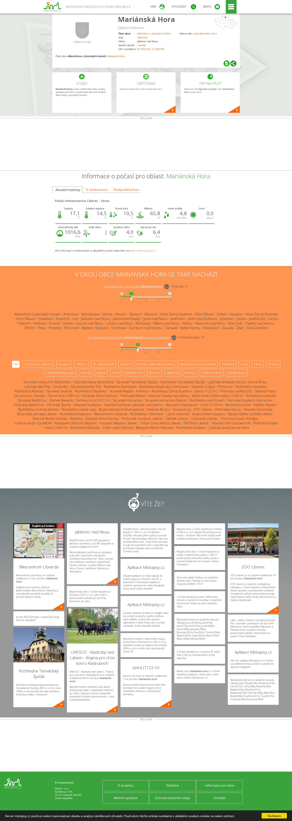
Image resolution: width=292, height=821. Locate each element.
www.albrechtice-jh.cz (205, 33)
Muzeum (190, 373)
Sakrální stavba (237, 373)
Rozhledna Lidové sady (79, 409)
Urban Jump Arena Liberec (160, 423)
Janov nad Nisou (155, 318)
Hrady (244, 364)
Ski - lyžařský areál (103, 364)
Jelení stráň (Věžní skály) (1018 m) (217, 395)
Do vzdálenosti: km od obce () (128, 337)
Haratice (236, 314)
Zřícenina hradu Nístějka (239, 418)
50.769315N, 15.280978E (150, 49)
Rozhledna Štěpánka (90, 391)
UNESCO (81, 364)
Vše (16, 364)
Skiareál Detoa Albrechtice (94, 382)
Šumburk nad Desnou (145, 328)
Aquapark (64, 364)
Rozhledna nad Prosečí (207, 400)
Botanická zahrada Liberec (37, 414)
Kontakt (219, 798)
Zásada (227, 328)
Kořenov (40, 323)
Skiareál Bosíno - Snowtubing (168, 409)
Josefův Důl (257, 318)
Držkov (221, 314)
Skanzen (125, 364)
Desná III (150, 314)
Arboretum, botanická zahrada (197, 364)
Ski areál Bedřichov (32, 400)
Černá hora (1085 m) (63, 395)
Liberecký (142, 37)
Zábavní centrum (212, 373)
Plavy (42, 328)
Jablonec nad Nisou (95, 318)
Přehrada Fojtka (265, 423)
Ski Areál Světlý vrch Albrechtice (47, 382)
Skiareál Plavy (265, 391)
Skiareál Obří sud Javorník (231, 423)
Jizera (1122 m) (205, 391)
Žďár (239, 328)
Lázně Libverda (177, 414)
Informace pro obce (219, 785)
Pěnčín (30, 328)
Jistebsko (226, 318)
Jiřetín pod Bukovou (202, 318)
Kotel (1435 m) (56, 427)
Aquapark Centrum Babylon (76, 423)
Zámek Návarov (61, 400)
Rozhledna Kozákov (191, 427)
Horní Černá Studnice (261, 314)
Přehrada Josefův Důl (236, 391)
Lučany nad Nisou (119, 323)
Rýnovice (101, 328)
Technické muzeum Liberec (142, 418)
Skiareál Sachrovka (258, 409)
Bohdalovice (91, 314)
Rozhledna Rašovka (85, 427)
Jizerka (241, 318)
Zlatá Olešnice (257, 328)
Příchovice (71, 328)
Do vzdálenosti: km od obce (133, 286)
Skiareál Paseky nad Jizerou (168, 395)
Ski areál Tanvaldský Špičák (137, 382)
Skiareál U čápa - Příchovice (212, 386)
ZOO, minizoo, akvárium (38, 364)
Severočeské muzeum (208, 414)
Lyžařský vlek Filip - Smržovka (46, 386)
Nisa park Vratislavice (182, 405)
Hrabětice (45, 318)
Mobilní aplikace (126, 798)
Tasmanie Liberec (204, 418)
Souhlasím (274, 816)
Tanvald (141, 45)
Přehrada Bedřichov (29, 405)
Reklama (172, 785)
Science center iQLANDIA (33, 423)
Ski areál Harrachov (127, 400)
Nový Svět (235, 323)
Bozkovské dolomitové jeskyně (121, 409)
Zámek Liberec (177, 418)
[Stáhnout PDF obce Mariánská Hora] (227, 63)
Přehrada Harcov (228, 409)
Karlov (273, 318)
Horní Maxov (25, 318)
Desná (107, 314)
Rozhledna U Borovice (146, 414)
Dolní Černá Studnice (176, 314)
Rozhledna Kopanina (75, 414)
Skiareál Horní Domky (102, 418)
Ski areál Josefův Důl (86, 386)
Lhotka (68, 323)
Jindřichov (177, 318)
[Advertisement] (146, 145)
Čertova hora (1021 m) (93, 400)
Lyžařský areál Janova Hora (229, 427)
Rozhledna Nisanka (29, 391)
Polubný (54, 328)
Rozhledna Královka (261, 395)
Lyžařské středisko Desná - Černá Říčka (237, 382)
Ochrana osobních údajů (172, 798)
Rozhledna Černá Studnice (172, 391)
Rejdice (87, 328)
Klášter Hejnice (265, 405)
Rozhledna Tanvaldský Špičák (183, 382)
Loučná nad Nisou (89, 323)
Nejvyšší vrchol (134, 373)
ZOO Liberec (202, 409)
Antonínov (71, 314)
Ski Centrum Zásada (29, 395)
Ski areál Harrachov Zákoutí (166, 400)
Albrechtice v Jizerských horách (154, 33)
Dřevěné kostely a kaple (60, 373)
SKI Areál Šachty (59, 405)
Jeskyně (101, 373)
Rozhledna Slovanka (251, 386)
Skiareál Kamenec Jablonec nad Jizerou (133, 405)
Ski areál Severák (59, 391)
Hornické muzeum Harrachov (249, 400)
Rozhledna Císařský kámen (38, 409)
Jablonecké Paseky (126, 318)
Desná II (135, 314)
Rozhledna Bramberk (120, 386)
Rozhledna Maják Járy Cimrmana (163, 386)
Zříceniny (273, 364)
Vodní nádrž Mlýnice (117, 427)
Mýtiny (187, 323)
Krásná (54, 323)
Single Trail (172, 373)
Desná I (120, 314)
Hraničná (63, 318)
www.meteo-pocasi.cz (143, 250)
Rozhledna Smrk (238, 405)
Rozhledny (228, 364)
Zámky (258, 364)
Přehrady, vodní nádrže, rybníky (154, 364)
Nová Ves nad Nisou (210, 323)
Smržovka (118, 328)
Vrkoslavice (210, 328)
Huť (75, 318)
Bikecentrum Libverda (110, 414)
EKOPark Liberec (196, 423)
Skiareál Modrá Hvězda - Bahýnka (57, 418)
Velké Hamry (190, 328)
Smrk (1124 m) (211, 405)
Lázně (115, 373)
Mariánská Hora (146, 19)
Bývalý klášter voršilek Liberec (250, 414)
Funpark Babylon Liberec (118, 423)
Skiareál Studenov (87, 405)
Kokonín (24, 323)
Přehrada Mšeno (132, 395)
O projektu (125, 785)
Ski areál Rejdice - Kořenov (129, 391)
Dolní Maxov (204, 314)
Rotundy (86, 373)
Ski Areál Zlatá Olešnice (99, 395)
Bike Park (154, 373)
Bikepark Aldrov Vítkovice (155, 427)
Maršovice (143, 323)
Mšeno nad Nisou (166, 323)
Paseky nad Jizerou (259, 323)
